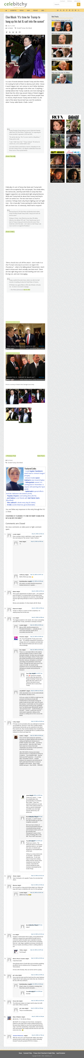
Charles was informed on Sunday (60, 59)
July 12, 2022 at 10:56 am (35, 795)
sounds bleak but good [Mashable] (21, 505)
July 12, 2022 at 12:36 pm (36, 581)
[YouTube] (72, 10)
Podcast (35, 10)
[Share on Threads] (16, 32)
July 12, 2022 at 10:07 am (36, 574)
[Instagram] (63, 10)
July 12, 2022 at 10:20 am (37, 958)
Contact (62, 1)
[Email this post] (20, 32)
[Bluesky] (57, 10)
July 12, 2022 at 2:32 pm (37, 1008)
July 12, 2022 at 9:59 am (37, 541)
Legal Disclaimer (60, 1053)
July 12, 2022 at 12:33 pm (35, 924)
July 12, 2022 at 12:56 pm (35, 991)
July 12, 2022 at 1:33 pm (37, 690)
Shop (28, 10)
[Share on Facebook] (6, 32)
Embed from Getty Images (13, 322)
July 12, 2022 (26, 289)
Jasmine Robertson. (18, 1035)
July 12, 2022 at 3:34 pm (38, 1016)
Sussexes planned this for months (61, 46)
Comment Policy (27, 1053)
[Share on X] (10, 32)
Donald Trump (21, 28)
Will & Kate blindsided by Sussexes (61, 33)
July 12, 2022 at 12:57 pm (36, 949)
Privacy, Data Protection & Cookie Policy (44, 1053)
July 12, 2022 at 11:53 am (37, 1000)
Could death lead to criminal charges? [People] (34, 473)
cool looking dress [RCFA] (21, 496)
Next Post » (41, 456)
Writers (69, 1)
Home (20, 1053)
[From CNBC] (10, 232)
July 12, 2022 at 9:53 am (38, 591)
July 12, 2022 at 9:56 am (38, 608)
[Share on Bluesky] (13, 32)
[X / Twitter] (60, 10)
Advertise (77, 1)
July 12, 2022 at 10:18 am (36, 649)
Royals (22, 10)
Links (42, 10)
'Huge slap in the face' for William (61, 72)
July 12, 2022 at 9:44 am (38, 533)
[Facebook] (66, 10)
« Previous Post (11, 456)
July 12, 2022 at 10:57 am (35, 673)
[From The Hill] (10, 156)
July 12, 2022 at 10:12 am (37, 875)
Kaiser (11, 28)
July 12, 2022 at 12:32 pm (35, 816)
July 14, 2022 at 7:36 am (38, 1035)
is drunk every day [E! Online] (21, 502)
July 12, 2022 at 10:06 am (36, 625)
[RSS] (78, 10)
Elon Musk (29, 28)
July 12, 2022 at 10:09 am (36, 636)
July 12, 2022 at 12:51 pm (35, 840)
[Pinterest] (75, 10)
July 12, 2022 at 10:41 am (36, 892)
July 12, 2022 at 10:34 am (36, 735)
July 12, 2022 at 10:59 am (37, 974)
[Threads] (69, 10)
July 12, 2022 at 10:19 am (37, 934)
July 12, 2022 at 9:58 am (38, 617)
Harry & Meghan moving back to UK (61, 20)
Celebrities (13, 10)
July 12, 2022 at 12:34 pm (36, 984)
